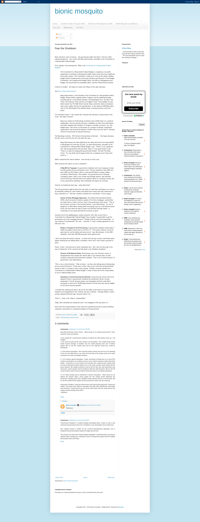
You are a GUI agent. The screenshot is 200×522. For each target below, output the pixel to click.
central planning (64, 317)
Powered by (128, 116)
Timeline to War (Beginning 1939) (100, 24)
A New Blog (126, 48)
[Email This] (85, 315)
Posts (59, 34)
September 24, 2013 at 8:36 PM (79, 420)
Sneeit (143, 249)
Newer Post (59, 477)
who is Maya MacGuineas (66, 91)
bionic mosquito (79, 11)
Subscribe (134, 109)
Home (55, 24)
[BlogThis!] (87, 315)
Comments (61, 38)
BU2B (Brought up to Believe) (127, 24)
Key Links (56, 27)
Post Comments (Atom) (70, 481)
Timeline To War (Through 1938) (73, 24)
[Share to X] (89, 315)
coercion (72, 317)
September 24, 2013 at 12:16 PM (90, 405)
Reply (62, 397)
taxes (76, 317)
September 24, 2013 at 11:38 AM (79, 329)
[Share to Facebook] (91, 315)
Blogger (121, 507)
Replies (64, 401)
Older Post (111, 477)
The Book (79, 27)
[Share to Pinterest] (94, 315)
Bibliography (68, 27)
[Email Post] (81, 314)
